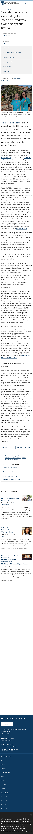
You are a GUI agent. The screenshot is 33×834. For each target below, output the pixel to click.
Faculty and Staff (5, 772)
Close (28, 815)
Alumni (3, 760)
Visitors (3, 788)
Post (13, 447)
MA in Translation (21, 228)
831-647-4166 (11, 738)
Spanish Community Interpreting (13, 457)
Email (28, 447)
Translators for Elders (10, 122)
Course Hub (4, 809)
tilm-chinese (8, 459)
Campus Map (4, 801)
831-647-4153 (9, 744)
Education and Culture (9, 57)
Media (2, 776)
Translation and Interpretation (12, 456)
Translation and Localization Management (15, 454)
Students (24, 457)
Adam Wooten (6, 157)
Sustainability (6, 71)
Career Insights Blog (6, 9)
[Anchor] (11, 366)
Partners (3, 780)
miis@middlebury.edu (6, 740)
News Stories (5, 80)
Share (5, 447)
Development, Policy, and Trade (12, 52)
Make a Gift (7, 724)
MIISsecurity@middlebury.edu (8, 746)
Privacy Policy (26, 831)
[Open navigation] (30, 3)
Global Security (7, 66)
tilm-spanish (15, 459)
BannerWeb (4, 797)
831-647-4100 (4, 735)
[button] (26, 3)
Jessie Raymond (17, 78)
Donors (3, 764)
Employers (3, 768)
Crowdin (27, 195)
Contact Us (4, 805)
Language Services (8, 62)
